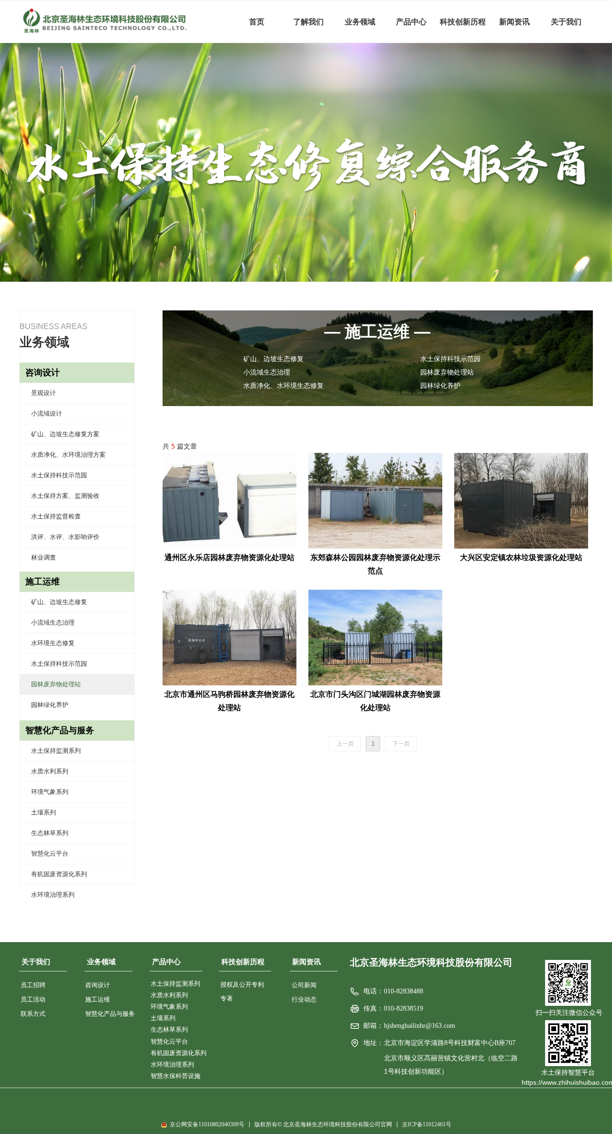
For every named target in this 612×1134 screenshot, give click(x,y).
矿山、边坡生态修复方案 (65, 434)
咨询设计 (42, 372)
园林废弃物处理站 (56, 684)
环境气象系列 (49, 791)
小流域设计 (46, 413)
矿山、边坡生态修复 (59, 602)
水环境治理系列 (53, 894)
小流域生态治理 (53, 622)
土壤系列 (43, 812)
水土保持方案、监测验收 (65, 495)
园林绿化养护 (49, 704)
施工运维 (42, 581)
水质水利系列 (49, 771)
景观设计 (43, 392)
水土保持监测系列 (56, 750)
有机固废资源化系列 (59, 874)
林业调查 (43, 557)
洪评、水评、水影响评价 (65, 536)
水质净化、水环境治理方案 (68, 454)
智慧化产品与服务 (59, 730)
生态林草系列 (49, 833)
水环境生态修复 (53, 643)
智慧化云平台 (49, 853)
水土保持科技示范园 (59, 475)
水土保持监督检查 (56, 516)
